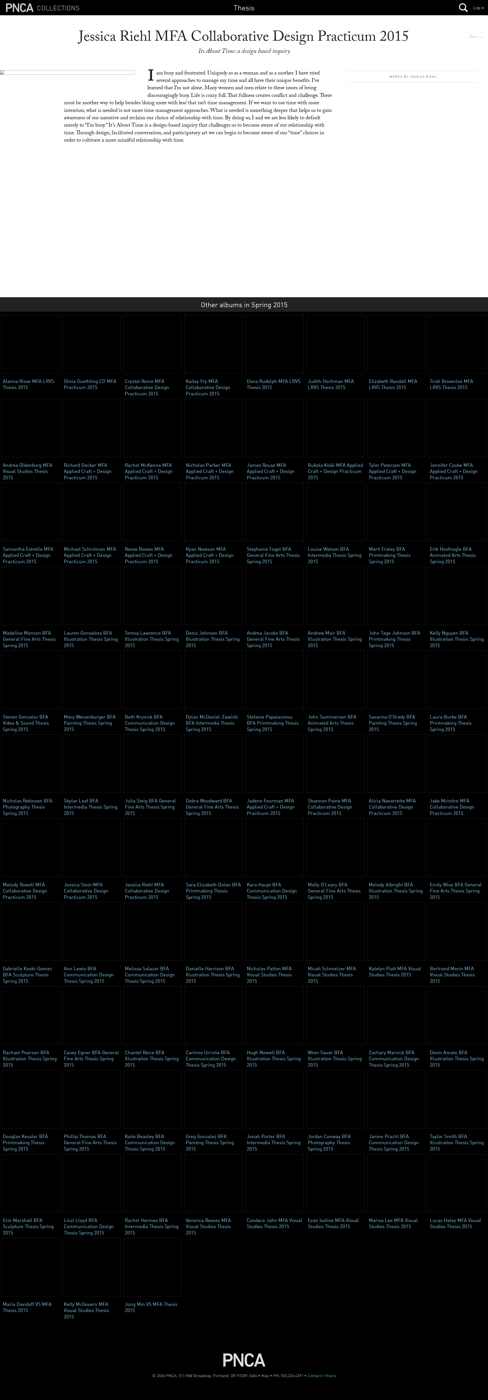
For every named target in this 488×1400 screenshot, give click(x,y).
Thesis (244, 7)
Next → (476, 37)
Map (265, 1375)
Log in (478, 7)
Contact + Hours (322, 1375)
